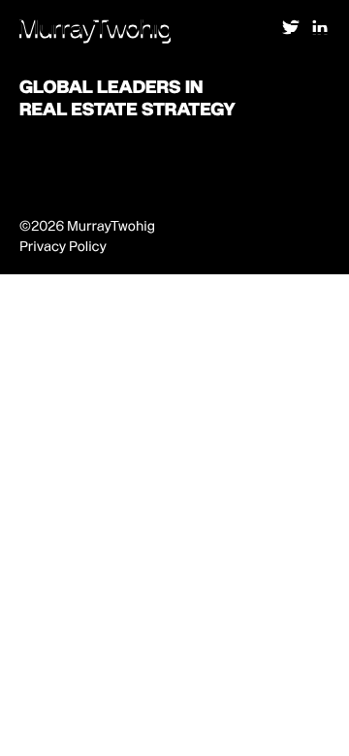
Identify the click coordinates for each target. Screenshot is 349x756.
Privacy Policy (63, 246)
